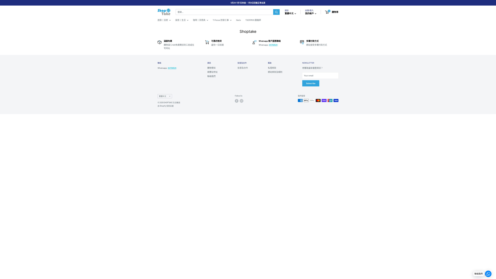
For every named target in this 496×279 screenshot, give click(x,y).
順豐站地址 (212, 72)
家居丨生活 (180, 20)
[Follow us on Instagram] (241, 101)
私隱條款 (272, 68)
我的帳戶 (309, 13)
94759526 (273, 45)
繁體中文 (162, 96)
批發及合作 (243, 68)
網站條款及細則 (275, 72)
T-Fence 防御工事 (221, 20)
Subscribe (310, 83)
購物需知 (211, 68)
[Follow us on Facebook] (236, 101)
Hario (238, 20)
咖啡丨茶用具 (199, 20)
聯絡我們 (211, 76)
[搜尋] (276, 12)
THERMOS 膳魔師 (253, 20)
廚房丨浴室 (163, 20)
